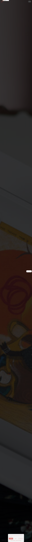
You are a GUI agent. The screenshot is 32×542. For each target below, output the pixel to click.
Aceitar (11, 538)
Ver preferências (21, 538)
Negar (15, 538)
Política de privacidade (18, 540)
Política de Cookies (13, 540)
